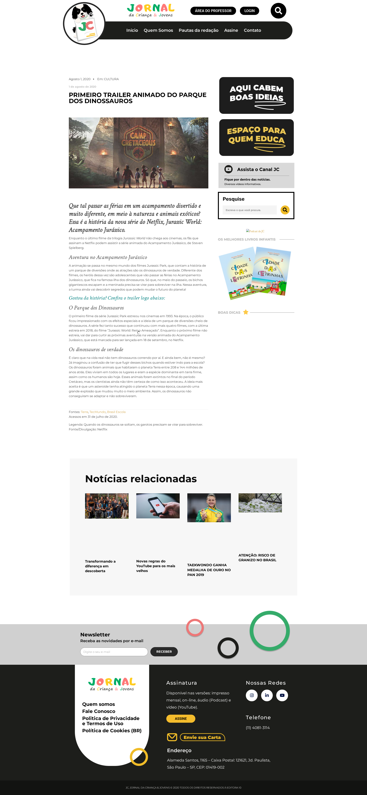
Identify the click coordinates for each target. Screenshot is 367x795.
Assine (231, 30)
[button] (278, 11)
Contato (252, 30)
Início (132, 30)
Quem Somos (158, 30)
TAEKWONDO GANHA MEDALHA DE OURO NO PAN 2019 (209, 570)
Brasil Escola (116, 412)
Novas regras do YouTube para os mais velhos (155, 566)
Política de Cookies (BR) (112, 730)
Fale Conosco (98, 711)
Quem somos (98, 704)
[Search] (285, 209)
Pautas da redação (198, 30)
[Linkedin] (267, 695)
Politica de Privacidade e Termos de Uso (111, 720)
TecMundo (97, 412)
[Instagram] (252, 695)
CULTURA (111, 79)
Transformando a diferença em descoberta (100, 566)
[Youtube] (282, 695)
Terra (84, 412)
